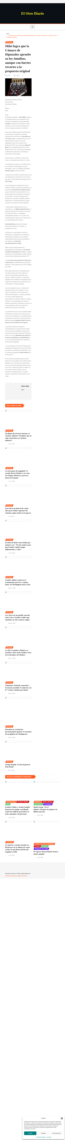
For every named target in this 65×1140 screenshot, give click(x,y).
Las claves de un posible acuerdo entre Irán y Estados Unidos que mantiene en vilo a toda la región (17, 617)
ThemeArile (23, 876)
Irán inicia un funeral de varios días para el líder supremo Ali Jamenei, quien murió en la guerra (18, 510)
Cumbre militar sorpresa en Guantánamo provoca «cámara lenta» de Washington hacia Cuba (17, 582)
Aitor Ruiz (7, 75)
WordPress (8, 876)
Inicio (7, 33)
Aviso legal (48, 1137)
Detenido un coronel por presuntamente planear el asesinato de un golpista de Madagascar (18, 731)
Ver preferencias (56, 1133)
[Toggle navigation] (32, 26)
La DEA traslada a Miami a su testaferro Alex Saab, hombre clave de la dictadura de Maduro (18, 652)
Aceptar (30, 1133)
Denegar (43, 1133)
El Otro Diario (32, 13)
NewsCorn (15, 876)
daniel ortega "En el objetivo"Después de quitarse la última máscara (45, 809)
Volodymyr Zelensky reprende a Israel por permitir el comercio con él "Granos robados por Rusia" (18, 687)
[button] (62, 1118)
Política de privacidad (41, 1137)
